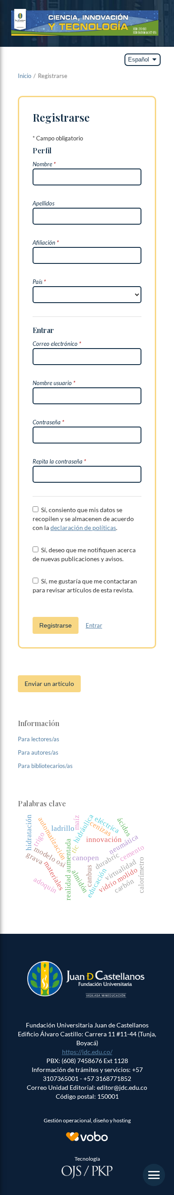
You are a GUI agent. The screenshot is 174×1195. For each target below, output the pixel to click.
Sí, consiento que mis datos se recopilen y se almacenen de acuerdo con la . (83, 518)
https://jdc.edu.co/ (87, 1051)
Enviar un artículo (49, 683)
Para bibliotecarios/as (45, 765)
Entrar (94, 625)
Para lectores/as (38, 739)
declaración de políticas (83, 527)
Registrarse (55, 625)
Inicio (24, 75)
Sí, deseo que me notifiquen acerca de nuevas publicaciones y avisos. (84, 554)
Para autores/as (38, 752)
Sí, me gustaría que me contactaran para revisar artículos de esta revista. (85, 585)
